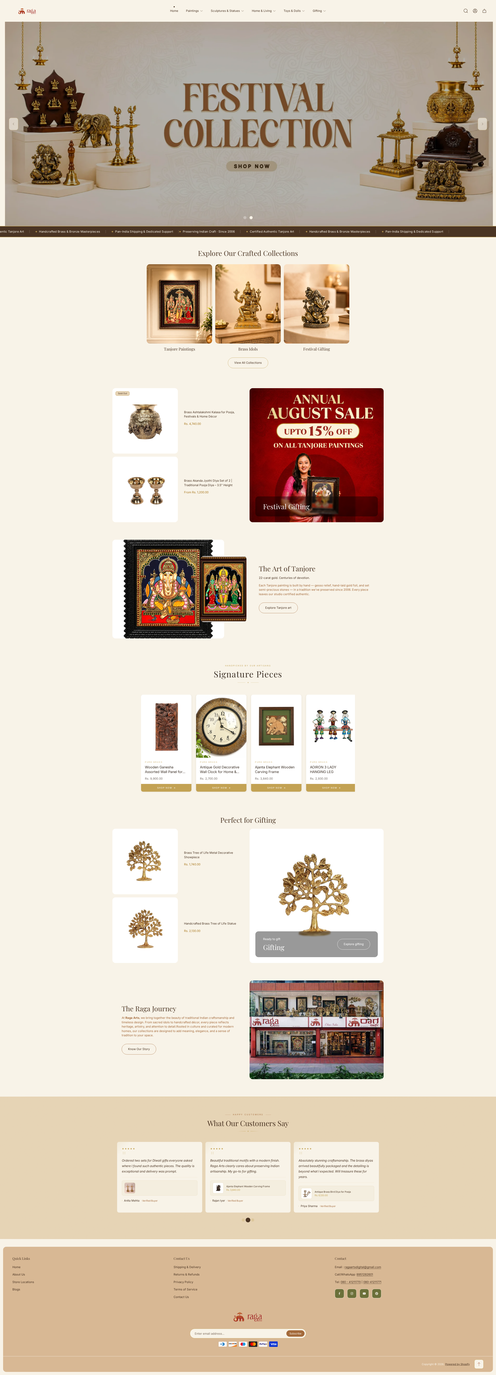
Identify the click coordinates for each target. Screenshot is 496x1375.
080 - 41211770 (351, 1282)
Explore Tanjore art (278, 608)
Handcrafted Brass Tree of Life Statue (210, 923)
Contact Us (181, 1297)
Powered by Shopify (457, 1364)
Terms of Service (185, 1289)
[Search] (466, 11)
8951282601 (365, 1274)
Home (16, 1267)
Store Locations (23, 1282)
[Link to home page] (248, 1316)
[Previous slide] (13, 124)
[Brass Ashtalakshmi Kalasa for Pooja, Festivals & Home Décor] (145, 421)
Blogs (16, 1289)
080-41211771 (372, 1282)
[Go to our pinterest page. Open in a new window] (376, 1293)
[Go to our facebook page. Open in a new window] (339, 1293)
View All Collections (248, 363)
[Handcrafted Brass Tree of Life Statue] (145, 930)
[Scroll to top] (479, 1364)
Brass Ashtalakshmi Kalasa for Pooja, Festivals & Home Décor (209, 414)
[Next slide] (482, 124)
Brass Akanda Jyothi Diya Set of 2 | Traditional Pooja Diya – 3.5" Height (208, 483)
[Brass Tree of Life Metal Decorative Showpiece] (145, 861)
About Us (18, 1274)
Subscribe (295, 1333)
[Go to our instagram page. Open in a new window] (351, 1293)
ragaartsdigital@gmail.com (362, 1267)
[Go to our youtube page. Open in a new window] (364, 1293)
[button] (244, 217)
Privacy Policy (183, 1282)
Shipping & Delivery (187, 1267)
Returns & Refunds (187, 1274)
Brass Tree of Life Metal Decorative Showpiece (208, 855)
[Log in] (475, 11)
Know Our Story (139, 1049)
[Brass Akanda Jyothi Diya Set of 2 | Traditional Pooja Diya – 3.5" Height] (145, 489)
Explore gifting (354, 944)
